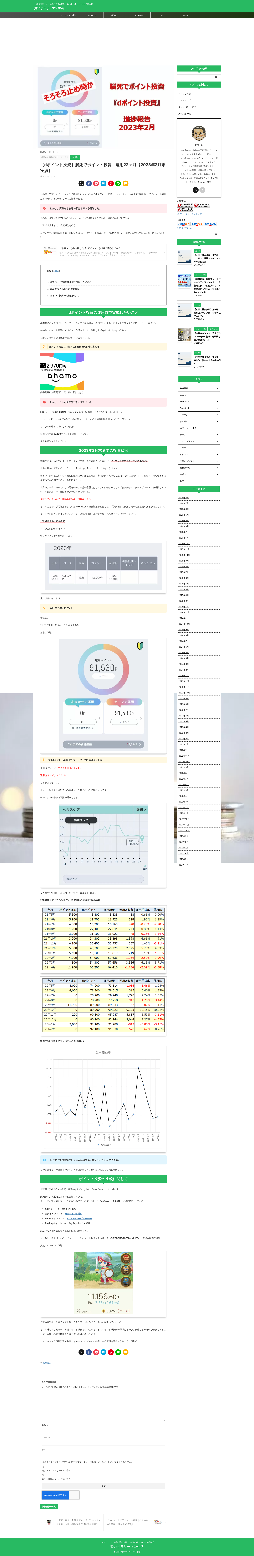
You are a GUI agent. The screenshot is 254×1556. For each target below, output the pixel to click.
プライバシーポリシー (188, 107)
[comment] (125, 183)
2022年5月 (183, 790)
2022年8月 (183, 773)
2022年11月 (183, 756)
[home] (202, 190)
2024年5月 (183, 652)
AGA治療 (139, 15)
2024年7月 (183, 641)
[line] (118, 183)
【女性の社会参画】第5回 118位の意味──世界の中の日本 (207, 360)
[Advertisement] (127, 40)
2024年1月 (183, 675)
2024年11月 (184, 618)
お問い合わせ (184, 93)
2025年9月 (183, 560)
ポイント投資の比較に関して (64, 295)
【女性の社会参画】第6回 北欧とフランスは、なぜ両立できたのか (207, 312)
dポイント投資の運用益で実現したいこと (70, 281)
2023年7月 (183, 710)
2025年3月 (183, 595)
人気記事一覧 (184, 113)
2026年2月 (183, 532)
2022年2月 (183, 807)
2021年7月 (183, 847)
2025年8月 (183, 566)
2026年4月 (183, 520)
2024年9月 (183, 629)
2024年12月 (184, 612)
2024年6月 (183, 647)
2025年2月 (183, 601)
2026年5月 (183, 515)
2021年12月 (183, 819)
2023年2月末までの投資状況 (64, 288)
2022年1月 (183, 813)
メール (46, 1437)
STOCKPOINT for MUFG (79, 1218)
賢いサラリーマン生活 (49, 8)
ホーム (186, 15)
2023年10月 (184, 692)
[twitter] (81, 183)
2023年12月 (184, 681)
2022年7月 (183, 778)
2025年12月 (184, 543)
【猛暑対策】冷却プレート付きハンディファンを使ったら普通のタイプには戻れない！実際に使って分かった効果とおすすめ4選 (207, 285)
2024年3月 (183, 664)
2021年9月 (183, 836)
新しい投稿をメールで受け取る (56, 1479)
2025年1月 (183, 606)
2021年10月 (184, 830)
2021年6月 (183, 853)
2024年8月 (183, 635)
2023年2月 (183, 738)
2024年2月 (183, 669)
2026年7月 (183, 503)
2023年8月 (183, 704)
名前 (45, 1425)
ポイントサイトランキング (189, 214)
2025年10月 (184, 555)
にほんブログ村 (184, 228)
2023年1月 (183, 744)
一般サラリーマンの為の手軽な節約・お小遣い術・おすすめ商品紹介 (127, 1542)
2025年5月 (183, 583)
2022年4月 (183, 796)
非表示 (56, 271)
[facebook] (89, 183)
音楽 (162, 15)
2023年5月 (183, 721)
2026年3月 (183, 526)
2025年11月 (184, 549)
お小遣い (92, 15)
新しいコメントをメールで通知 (56, 1470)
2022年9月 (183, 767)
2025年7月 (183, 572)
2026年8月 (183, 497)
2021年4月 (183, 865)
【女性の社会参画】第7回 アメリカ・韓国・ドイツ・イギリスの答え (207, 258)
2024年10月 (184, 624)
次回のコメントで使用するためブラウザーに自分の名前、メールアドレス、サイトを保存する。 (88, 1462)
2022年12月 (184, 750)
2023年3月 (183, 733)
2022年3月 (183, 801)
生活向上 (115, 15)
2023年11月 (184, 687)
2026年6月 (183, 509)
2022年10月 (184, 761)
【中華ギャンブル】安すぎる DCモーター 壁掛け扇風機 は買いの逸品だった (207, 336)
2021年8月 (183, 842)
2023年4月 (183, 727)
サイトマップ (184, 100)
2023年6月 (183, 715)
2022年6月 (183, 784)
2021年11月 (183, 824)
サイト (45, 1449)
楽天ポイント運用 (73, 1213)
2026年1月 (183, 537)
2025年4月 (183, 589)
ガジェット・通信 (68, 15)
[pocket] (96, 183)
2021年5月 (183, 859)
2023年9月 (183, 698)
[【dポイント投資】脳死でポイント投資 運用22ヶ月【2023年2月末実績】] (103, 183)
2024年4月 (183, 658)
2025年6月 (183, 578)
